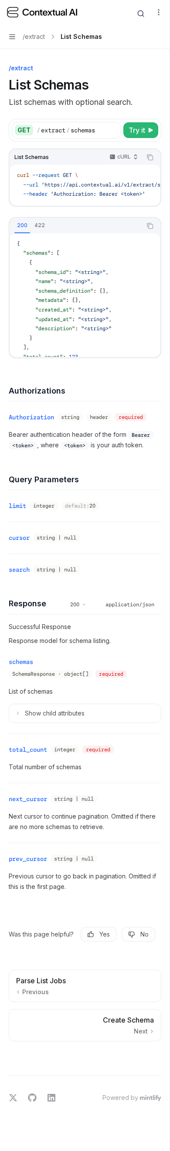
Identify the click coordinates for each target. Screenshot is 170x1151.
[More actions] (158, 12)
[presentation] (85, 185)
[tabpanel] (85, 295)
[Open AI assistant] (140, 13)
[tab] (22, 225)
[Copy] (112, 130)
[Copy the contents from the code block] (150, 157)
